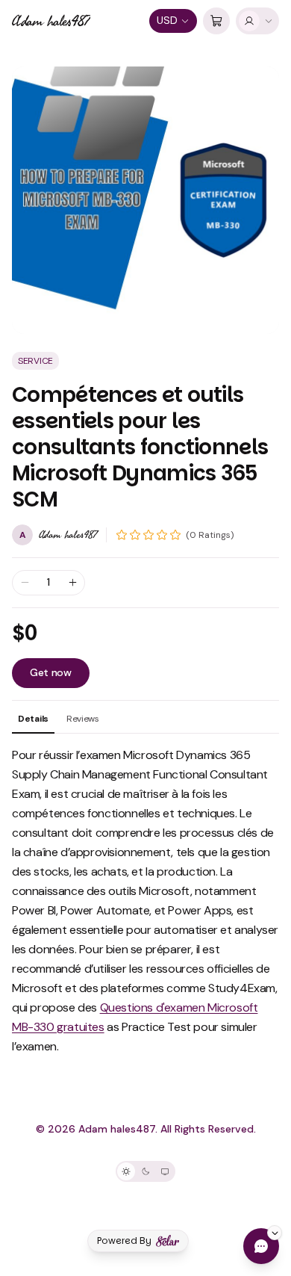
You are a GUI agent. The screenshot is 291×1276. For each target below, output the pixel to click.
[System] (165, 1171)
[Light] (126, 1171)
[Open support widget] (261, 1246)
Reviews (82, 719)
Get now (51, 672)
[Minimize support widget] (274, 1232)
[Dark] (145, 1171)
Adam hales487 (51, 20)
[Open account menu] (257, 20)
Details (33, 719)
